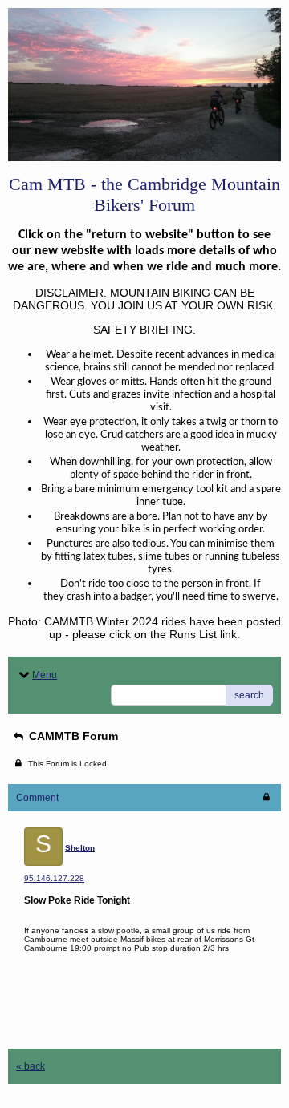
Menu (44, 675)
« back (30, 1066)
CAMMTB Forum (72, 736)
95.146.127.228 (54, 878)
